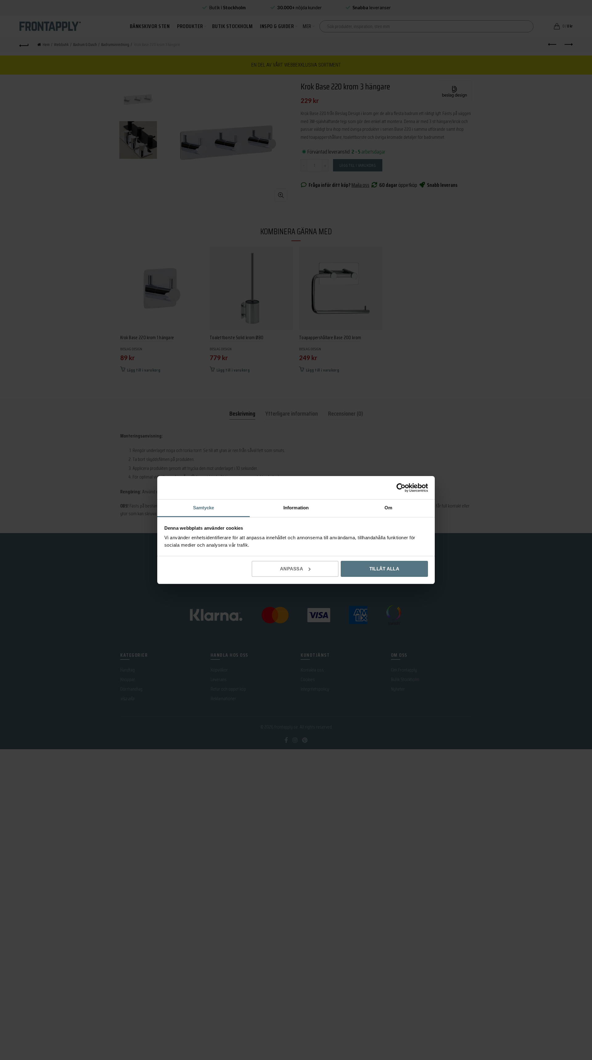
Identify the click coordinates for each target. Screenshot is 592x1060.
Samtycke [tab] (203, 507)
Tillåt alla (384, 568)
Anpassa (291, 568)
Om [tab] (388, 507)
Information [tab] (296, 507)
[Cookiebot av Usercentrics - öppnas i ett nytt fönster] (401, 487)
